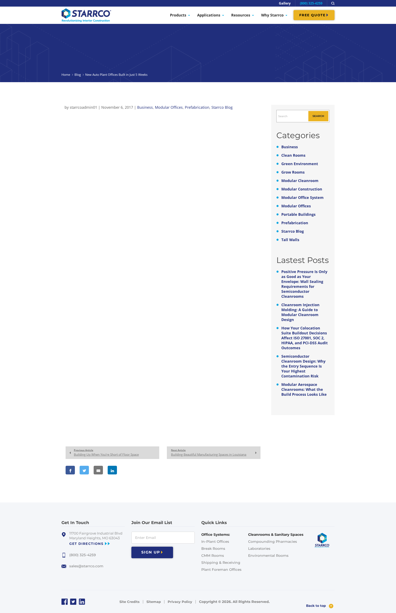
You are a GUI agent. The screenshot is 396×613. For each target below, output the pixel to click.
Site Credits (129, 602)
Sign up (150, 552)
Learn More (74, 255)
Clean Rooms (293, 155)
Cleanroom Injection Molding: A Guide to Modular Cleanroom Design (300, 312)
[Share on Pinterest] (130, 470)
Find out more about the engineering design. (106, 333)
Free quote (312, 15)
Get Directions (86, 544)
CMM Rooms (212, 555)
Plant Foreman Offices (221, 569)
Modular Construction (301, 189)
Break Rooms (213, 548)
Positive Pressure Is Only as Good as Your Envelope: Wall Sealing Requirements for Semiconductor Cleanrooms (304, 284)
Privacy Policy (180, 602)
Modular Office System (302, 197)
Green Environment (299, 163)
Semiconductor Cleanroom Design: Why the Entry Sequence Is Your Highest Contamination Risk (303, 366)
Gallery (285, 3)
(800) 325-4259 (311, 3)
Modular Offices (296, 205)
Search (318, 116)
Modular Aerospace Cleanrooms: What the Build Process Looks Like (304, 389)
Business (289, 146)
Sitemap (153, 602)
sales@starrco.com (86, 566)
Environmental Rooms (268, 555)
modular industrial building (177, 118)
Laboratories (259, 548)
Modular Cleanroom (299, 180)
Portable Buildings (298, 214)
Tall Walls (290, 239)
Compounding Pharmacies (272, 541)
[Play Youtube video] (160, 199)
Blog (77, 74)
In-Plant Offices (215, 541)
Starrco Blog (292, 231)
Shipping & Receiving (220, 562)
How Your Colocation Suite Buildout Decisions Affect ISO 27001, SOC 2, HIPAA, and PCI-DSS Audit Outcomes (304, 338)
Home (65, 74)
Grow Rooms (293, 172)
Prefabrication (294, 222)
